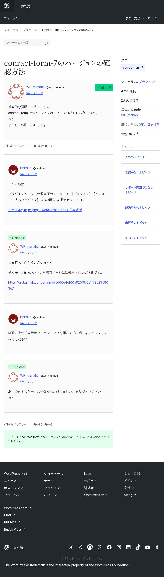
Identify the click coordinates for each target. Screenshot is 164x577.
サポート (90, 481)
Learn (88, 474)
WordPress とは (15, 474)
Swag (130, 495)
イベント (130, 481)
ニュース (10, 481)
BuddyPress (15, 529)
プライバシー (13, 495)
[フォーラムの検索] (46, 42)
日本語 (18, 547)
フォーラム (11, 18)
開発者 (89, 488)
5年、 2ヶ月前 (34, 93)
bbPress (12, 522)
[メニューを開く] (157, 6)
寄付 (129, 488)
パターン (50, 495)
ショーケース (53, 474)
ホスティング (13, 488)
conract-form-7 (133, 67)
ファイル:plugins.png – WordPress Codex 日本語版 (45, 210)
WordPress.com (17, 508)
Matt (9, 515)
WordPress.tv (96, 495)
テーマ (49, 481)
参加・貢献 (132, 474)
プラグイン (30, 29)
